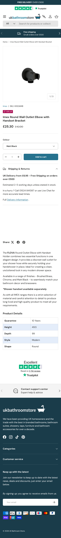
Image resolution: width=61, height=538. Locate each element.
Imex (5, 106)
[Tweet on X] (12, 242)
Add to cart (40, 157)
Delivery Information (17, 199)
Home (5, 42)
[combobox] (30, 24)
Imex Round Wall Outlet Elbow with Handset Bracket (31, 42)
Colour (6, 139)
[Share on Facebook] (18, 242)
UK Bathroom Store (17, 531)
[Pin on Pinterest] (24, 242)
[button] (56, 16)
